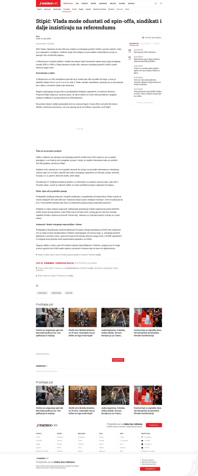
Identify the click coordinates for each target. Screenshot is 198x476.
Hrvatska (66, 9)
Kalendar (120, 9)
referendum (42, 293)
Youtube (147, 440)
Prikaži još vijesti (145, 102)
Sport (93, 3)
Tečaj (122, 437)
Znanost (111, 9)
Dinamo (59, 440)
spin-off (69, 293)
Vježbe (101, 447)
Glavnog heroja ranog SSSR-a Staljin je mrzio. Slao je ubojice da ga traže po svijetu (147, 92)
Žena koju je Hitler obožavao (145, 51)
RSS (121, 451)
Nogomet (60, 437)
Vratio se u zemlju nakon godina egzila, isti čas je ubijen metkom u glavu (147, 69)
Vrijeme (122, 447)
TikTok (147, 447)
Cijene (122, 3)
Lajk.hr (101, 444)
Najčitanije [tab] (146, 43)
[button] (39, 317)
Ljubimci (81, 444)
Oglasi (113, 3)
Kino (121, 444)
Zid (77, 3)
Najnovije (47, 9)
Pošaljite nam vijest (148, 451)
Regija (81, 9)
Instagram (148, 444)
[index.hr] (48, 3)
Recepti (101, 440)
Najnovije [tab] (134, 43)
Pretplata (68, 3)
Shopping (81, 437)
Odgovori (102, 451)
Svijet (74, 9)
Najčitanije (57, 9)
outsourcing (56, 293)
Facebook (148, 437)
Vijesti (85, 3)
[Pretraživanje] (160, 3)
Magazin (81, 433)
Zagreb (88, 9)
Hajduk (59, 444)
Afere (127, 9)
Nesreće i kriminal (99, 9)
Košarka (60, 451)
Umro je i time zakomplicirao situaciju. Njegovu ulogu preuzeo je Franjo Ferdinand (147, 81)
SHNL (59, 447)
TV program (124, 440)
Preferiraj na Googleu (153, 37)
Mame (80, 451)
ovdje (90, 268)
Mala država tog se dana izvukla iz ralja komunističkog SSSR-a (147, 59)
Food (79, 447)
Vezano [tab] (156, 43)
